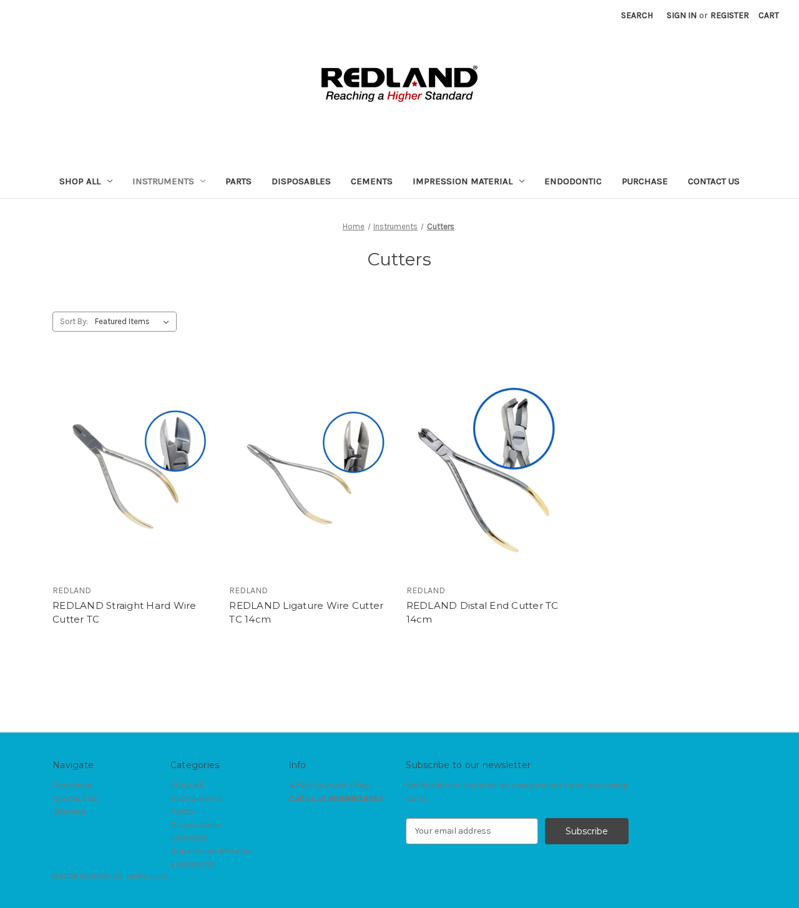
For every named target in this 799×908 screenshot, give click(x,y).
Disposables (301, 181)
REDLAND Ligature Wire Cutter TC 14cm (306, 613)
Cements (372, 181)
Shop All (79, 181)
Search (637, 15)
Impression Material (462, 181)
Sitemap (69, 811)
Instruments (163, 181)
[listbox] (134, 321)
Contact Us (714, 181)
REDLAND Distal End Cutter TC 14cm (482, 613)
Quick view (132, 458)
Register (729, 15)
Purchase (645, 181)
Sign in (682, 15)
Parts (238, 181)
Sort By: (74, 321)
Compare (130, 481)
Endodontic (573, 181)
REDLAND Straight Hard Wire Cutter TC (124, 613)
